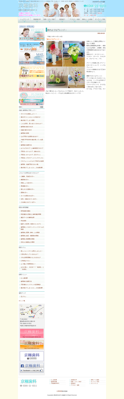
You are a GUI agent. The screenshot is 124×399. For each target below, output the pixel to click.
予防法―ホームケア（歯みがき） (31, 151)
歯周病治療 (54, 381)
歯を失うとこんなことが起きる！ (31, 117)
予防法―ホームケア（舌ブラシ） (31, 154)
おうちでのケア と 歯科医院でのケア (32, 148)
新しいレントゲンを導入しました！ (32, 251)
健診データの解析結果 (27, 217)
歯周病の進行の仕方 (27, 126)
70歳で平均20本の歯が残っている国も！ (32, 140)
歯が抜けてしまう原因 (27, 120)
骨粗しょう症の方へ (27, 183)
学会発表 (23, 220)
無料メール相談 (95, 379)
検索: (20, 107)
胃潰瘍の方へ (25, 186)
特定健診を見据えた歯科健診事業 (31, 214)
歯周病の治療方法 (26, 145)
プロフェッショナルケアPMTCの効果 (32, 161)
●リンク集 (22, 300)
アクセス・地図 (75, 385)
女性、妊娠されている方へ (29, 199)
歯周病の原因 (25, 133)
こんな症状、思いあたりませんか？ (32, 123)
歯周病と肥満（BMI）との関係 (30, 232)
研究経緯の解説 (25, 211)
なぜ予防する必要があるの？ (29, 136)
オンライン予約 (95, 381)
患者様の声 (74, 379)
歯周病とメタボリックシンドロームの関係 (32, 228)
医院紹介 (73, 383)
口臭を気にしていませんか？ (29, 254)
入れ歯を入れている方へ (28, 202)
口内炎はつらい (25, 260)
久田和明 (59, 391)
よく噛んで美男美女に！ (28, 264)
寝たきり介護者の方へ (27, 189)
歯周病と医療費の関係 (27, 239)
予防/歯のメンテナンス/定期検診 (31, 284)
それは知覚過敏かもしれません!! (31, 257)
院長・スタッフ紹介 (76, 381)
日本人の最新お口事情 (27, 242)
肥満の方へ (24, 192)
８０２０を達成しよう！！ (29, 114)
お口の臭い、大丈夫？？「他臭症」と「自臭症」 (32, 268)
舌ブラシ (23, 296)
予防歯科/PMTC (55, 383)
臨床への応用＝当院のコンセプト (31, 224)
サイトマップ (94, 383)
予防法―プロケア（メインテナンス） (32, 158)
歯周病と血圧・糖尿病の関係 (29, 235)
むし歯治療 (24, 278)
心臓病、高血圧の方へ (27, 176)
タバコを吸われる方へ (27, 195)
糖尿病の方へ (25, 179)
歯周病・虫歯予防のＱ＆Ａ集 (29, 164)
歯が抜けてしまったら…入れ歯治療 (32, 167)
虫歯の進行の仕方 (26, 130)
